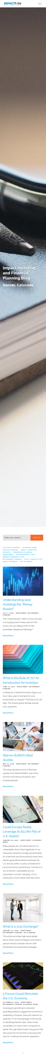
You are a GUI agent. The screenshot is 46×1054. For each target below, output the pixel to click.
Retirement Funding (12, 559)
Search (36, 537)
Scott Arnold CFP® (33, 559)
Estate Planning (10, 550)
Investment (8, 554)
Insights (7, 552)
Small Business (10, 561)
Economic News (30, 547)
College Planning (11, 547)
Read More (8, 635)
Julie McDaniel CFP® (25, 554)
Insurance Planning (22, 552)
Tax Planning (26, 561)
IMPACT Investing (29, 550)
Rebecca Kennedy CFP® (13, 557)
